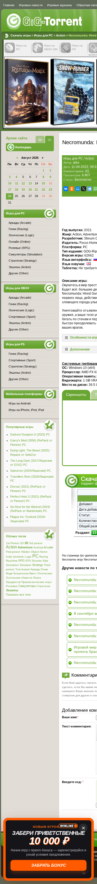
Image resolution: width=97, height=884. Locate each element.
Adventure (25, 547)
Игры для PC (43, 35)
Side (45, 560)
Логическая (44, 573)
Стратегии (43, 586)
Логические (13, 577)
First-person (13, 551)
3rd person (36, 543)
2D (22, 543)
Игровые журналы (59, 5)
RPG (21, 560)
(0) (87, 171)
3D (26, 543)
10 (9, 183)
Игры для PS (15, 344)
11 (16, 183)
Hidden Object (30, 551)
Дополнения (80, 349)
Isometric (18, 556)
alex (76, 162)
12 (23, 183)
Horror (43, 551)
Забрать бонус (48, 865)
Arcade (48, 547)
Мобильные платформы (24, 394)
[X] (83, 188)
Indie (9, 556)
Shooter (37, 560)
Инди (9, 573)
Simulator (25, 565)
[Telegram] (89, 188)
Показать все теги (18, 594)
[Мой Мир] (77, 188)
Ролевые (12, 586)
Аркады (35, 569)
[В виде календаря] (49, 139)
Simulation (12, 565)
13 (30, 183)
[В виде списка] (40, 139)
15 (43, 183)
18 (16, 189)
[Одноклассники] (71, 188)
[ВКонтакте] (65, 188)
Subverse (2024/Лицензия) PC (30, 470)
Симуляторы (27, 586)
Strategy (37, 564)
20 (30, 189)
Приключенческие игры (36, 582)
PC (35, 556)
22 (43, 189)
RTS (28, 560)
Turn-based (22, 569)
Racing (43, 556)
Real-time (12, 560)
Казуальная (21, 573)
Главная (8, 5)
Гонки (44, 569)
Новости (27, 577)
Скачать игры (44, 22)
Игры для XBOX (17, 288)
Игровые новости (31, 5)
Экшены (12, 590)
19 (23, 189)
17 (9, 189)
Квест (33, 573)
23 (50, 189)
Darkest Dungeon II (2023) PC (30, 434)
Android (38, 547)
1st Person (12, 543)
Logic (28, 556)
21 (36, 189)
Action (60, 35)
